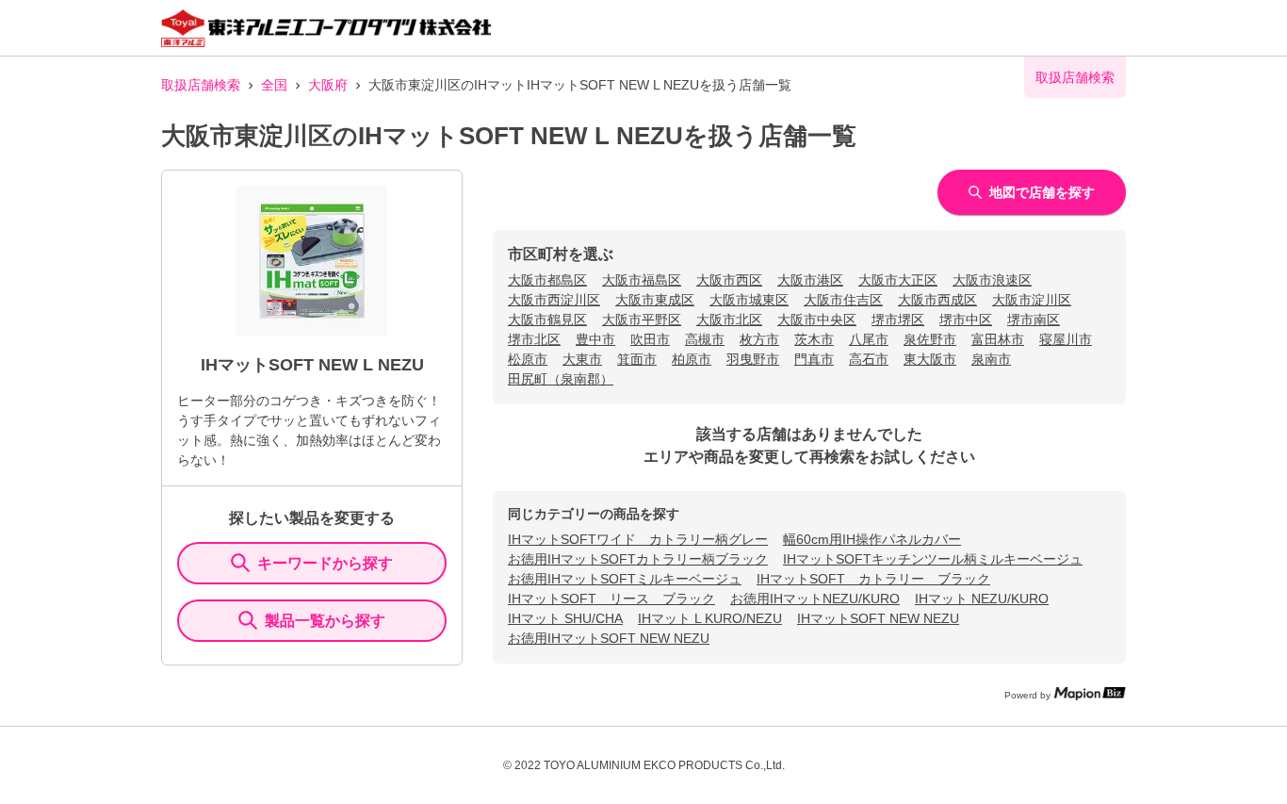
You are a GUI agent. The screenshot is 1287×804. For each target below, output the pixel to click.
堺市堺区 (898, 319)
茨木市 (814, 339)
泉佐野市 (930, 339)
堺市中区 (965, 319)
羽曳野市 (752, 359)
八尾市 (868, 339)
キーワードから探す (325, 563)
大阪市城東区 (749, 299)
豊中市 (595, 339)
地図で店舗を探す (1042, 192)
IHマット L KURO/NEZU (710, 618)
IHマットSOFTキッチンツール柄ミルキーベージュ (933, 558)
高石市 (868, 359)
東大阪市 (930, 359)
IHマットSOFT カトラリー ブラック (873, 578)
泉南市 (991, 359)
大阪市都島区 (547, 279)
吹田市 (650, 339)
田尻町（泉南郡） (560, 378)
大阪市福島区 (641, 279)
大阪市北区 (729, 319)
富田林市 (997, 339)
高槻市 (705, 339)
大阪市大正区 (897, 279)
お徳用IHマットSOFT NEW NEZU (608, 638)
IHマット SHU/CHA (565, 618)
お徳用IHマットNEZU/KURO (815, 598)
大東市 (582, 359)
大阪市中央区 (816, 319)
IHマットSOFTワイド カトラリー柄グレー (638, 539)
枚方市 (759, 339)
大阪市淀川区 (1031, 299)
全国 (274, 84)
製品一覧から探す (325, 621)
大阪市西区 (729, 279)
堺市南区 (1033, 319)
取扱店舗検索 (200, 84)
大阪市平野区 (641, 319)
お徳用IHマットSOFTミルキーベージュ (624, 578)
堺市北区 (534, 339)
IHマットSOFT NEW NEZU (878, 618)
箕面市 (637, 359)
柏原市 (691, 359)
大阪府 (328, 84)
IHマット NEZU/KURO (982, 598)
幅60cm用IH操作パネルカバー (872, 539)
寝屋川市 (1065, 339)
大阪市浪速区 (992, 279)
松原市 (527, 359)
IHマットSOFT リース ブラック (611, 598)
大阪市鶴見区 (547, 319)
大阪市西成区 (937, 299)
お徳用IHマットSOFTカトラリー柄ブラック (638, 558)
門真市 (814, 359)
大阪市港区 (810, 279)
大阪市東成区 (654, 299)
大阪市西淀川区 (554, 299)
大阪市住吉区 (843, 299)
